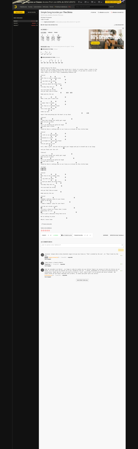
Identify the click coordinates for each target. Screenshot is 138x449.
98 (53, 22)
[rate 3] (45, 230)
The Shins (67, 12)
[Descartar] (123, 2)
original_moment (48, 22)
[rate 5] (49, 230)
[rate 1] (42, 230)
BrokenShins (47, 275)
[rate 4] (47, 230)
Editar (48, 46)
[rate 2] (43, 230)
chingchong (47, 264)
